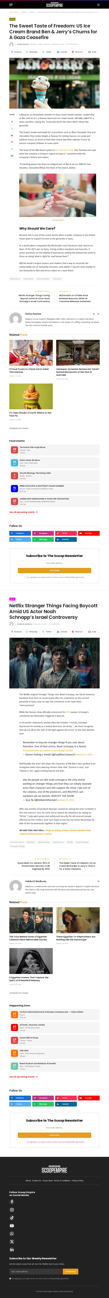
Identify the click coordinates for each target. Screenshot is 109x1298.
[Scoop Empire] (54, 4)
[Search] (98, 5)
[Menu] (11, 5)
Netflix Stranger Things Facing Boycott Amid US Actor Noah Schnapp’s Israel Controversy (34, 298)
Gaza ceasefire (43, 279)
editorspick (28, 279)
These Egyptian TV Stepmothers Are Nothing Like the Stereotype (75, 938)
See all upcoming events (23, 512)
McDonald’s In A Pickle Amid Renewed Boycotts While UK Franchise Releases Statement (75, 298)
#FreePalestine (31, 750)
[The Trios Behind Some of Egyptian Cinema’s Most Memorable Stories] (31, 920)
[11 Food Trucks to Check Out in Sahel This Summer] (31, 353)
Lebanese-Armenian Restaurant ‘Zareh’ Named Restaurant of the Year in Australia (77, 372)
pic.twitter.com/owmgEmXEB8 (56, 750)
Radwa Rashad (22, 44)
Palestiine (57, 279)
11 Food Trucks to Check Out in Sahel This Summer (29, 371)
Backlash (31, 842)
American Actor (17, 842)
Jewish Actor (58, 842)
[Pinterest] (12, 142)
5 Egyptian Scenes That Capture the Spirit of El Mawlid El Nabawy (29, 979)
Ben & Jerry (15, 279)
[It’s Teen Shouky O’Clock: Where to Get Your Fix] (31, 396)
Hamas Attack (44, 842)
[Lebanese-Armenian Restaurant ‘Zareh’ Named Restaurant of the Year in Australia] (78, 353)
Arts (12, 599)
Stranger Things (17, 846)
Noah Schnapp (82, 842)
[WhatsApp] (12, 149)
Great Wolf (59, 220)
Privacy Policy (70, 577)
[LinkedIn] (12, 135)
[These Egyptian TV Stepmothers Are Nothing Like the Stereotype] (78, 920)
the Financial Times (64, 150)
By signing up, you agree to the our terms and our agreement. (55, 577)
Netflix (70, 842)
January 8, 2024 (84, 754)
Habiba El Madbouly (25, 624)
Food (12, 19)
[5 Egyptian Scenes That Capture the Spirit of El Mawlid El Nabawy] (31, 961)
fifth (68, 712)
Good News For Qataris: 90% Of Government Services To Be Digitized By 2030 (34, 866)
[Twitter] (12, 128)
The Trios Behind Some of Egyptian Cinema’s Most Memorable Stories (28, 938)
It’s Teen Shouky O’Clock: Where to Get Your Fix (30, 414)
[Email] (12, 155)
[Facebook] (12, 121)
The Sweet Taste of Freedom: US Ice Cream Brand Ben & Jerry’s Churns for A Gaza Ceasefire (77, 866)
